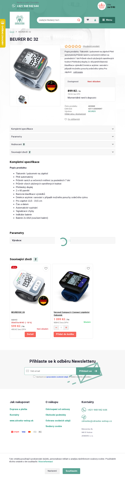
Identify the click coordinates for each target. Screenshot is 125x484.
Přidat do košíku (65, 334)
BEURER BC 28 (18, 312)
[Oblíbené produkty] (87, 20)
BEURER (92, 111)
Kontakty (14, 415)
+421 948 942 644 (28, 6)
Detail (30, 334)
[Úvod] (20, 20)
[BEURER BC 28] (30, 287)
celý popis (78, 72)
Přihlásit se (85, 371)
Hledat (79, 20)
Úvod (12, 32)
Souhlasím (71, 471)
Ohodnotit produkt (91, 46)
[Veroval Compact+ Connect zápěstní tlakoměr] (72, 287)
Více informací (45, 461)
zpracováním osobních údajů (57, 377)
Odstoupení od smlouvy (58, 409)
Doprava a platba (18, 409)
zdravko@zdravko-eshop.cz (97, 421)
